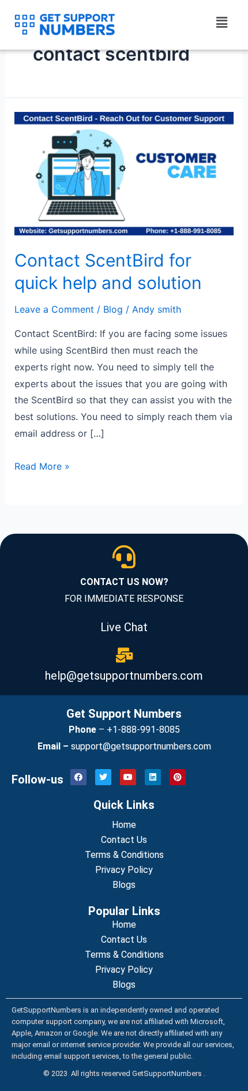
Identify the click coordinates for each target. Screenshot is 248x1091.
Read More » (42, 466)
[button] (222, 22)
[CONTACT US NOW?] (124, 556)
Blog (113, 309)
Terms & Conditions (124, 854)
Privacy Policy (124, 869)
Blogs (124, 884)
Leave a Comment (54, 309)
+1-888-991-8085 (143, 729)
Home (124, 824)
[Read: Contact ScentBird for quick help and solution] (124, 172)
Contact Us (124, 839)
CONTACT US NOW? (124, 581)
